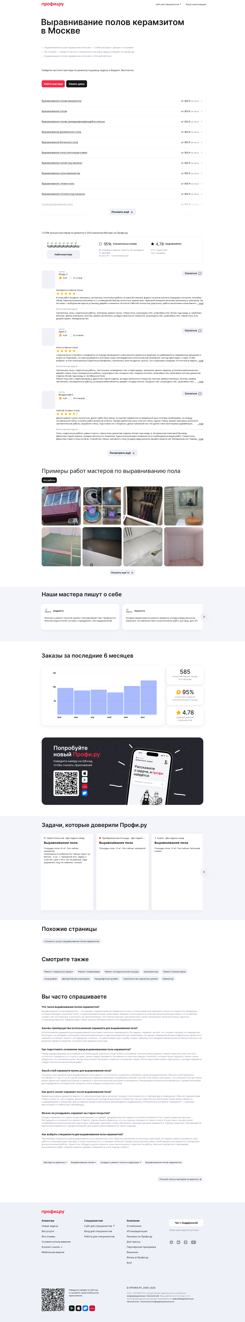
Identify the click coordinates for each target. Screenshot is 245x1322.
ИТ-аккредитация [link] (137, 1231)
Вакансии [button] (132, 1252)
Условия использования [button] (56, 1241)
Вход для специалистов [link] (98, 1231)
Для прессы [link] (133, 1241)
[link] (53, 83)
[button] (192, 273)
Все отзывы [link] (48, 1236)
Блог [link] (129, 1262)
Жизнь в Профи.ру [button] (137, 1257)
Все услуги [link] (48, 1231)
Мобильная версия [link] (53, 1252)
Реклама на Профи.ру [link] (139, 1236)
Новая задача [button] (50, 1226)
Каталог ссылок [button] (51, 1247)
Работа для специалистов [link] (99, 1236)
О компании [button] (134, 1226)
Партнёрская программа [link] (141, 1247)
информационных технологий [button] (143, 1295)
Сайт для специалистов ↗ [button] (99, 1226)
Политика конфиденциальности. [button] (157, 1301)
